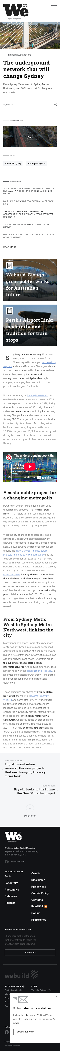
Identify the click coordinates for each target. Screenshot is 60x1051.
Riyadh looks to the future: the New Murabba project (34, 790)
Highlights (15, 181)
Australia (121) (13, 163)
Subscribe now (25, 1031)
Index (10, 112)
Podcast (10, 902)
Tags (12, 156)
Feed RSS (37, 906)
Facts (8, 876)
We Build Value (17, 861)
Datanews (11, 896)
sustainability (49, 362)
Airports (7, 366)
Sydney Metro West (37, 395)
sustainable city (11, 574)
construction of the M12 (39, 671)
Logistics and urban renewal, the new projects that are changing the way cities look (25, 769)
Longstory (11, 883)
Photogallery (17, 120)
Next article (48, 786)
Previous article (13, 761)
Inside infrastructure (19, 55)
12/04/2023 (8, 105)
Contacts (37, 899)
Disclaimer (38, 880)
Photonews (12, 889)
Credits (36, 873)
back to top (30, 816)
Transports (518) (36, 163)
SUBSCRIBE (30, 952)
